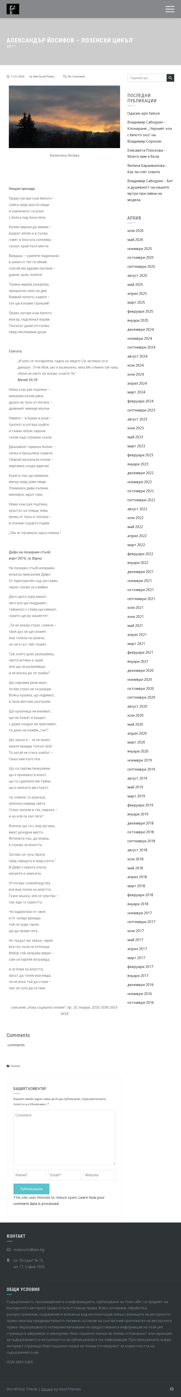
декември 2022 (140, 472)
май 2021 (135, 625)
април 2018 (137, 876)
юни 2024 (135, 374)
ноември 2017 (139, 913)
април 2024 (137, 383)
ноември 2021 (139, 580)
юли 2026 (135, 230)
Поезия (15, 1066)
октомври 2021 (140, 589)
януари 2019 (137, 814)
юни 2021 (135, 616)
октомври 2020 (140, 688)
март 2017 (136, 957)
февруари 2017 (140, 966)
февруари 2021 (140, 652)
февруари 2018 (140, 894)
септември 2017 (141, 921)
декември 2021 (140, 571)
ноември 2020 (139, 679)
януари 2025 (137, 320)
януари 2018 (137, 903)
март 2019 (136, 796)
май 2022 (135, 526)
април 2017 (137, 948)
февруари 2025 (140, 311)
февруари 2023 (140, 455)
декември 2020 (140, 670)
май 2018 (135, 868)
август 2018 (137, 850)
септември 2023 (141, 410)
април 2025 (137, 293)
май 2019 (135, 787)
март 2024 (136, 392)
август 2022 (137, 509)
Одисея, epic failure (143, 113)
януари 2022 (137, 562)
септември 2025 (141, 266)
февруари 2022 (140, 553)
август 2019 (137, 778)
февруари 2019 (140, 805)
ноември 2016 (139, 993)
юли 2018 (135, 859)
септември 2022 (141, 499)
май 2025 (135, 284)
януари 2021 (137, 661)
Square (47, 1389)
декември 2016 (140, 984)
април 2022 (137, 535)
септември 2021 (141, 598)
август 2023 (137, 419)
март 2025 (136, 302)
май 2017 (135, 939)
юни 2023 (135, 428)
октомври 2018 (140, 832)
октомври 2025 (140, 257)
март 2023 (136, 446)
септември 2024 (141, 347)
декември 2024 (140, 329)
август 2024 (137, 356)
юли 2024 (135, 365)
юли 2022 (135, 517)
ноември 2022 (139, 481)
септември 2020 (141, 697)
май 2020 (135, 724)
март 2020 (136, 742)
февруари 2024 (140, 401)
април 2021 (137, 634)
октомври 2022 (140, 490)
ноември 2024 (139, 338)
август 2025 (137, 275)
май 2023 (135, 437)
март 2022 (136, 544)
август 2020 (137, 706)
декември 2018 (140, 823)
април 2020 (137, 733)
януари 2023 (137, 464)
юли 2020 (135, 715)
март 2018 (136, 885)
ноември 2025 (139, 248)
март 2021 (136, 643)
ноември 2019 (139, 760)
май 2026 (135, 239)
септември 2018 (141, 841)
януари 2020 (137, 751)
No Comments (76, 76)
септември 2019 (141, 769)
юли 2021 (135, 607)
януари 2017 (137, 975)
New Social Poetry (43, 76)
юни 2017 (135, 930)
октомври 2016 (140, 1002)
